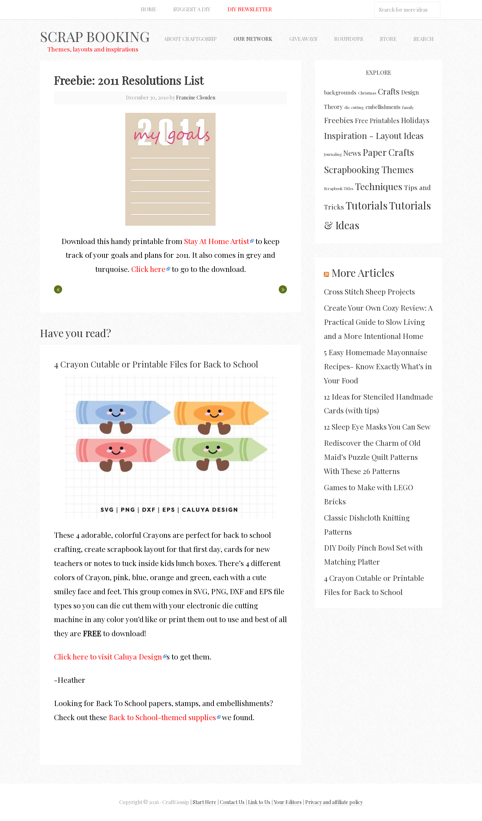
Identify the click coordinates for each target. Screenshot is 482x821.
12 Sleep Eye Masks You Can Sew (377, 426)
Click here (148, 269)
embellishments (383, 107)
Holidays (415, 120)
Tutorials (366, 205)
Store (388, 38)
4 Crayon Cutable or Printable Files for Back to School (156, 364)
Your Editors (288, 802)
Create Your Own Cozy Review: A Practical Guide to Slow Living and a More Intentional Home (378, 322)
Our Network (253, 38)
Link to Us (259, 802)
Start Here (204, 802)
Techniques (378, 186)
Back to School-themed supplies (162, 717)
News (352, 153)
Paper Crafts (388, 152)
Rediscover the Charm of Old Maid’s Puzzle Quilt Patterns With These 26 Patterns (372, 457)
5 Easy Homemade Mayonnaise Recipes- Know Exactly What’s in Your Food (378, 366)
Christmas (367, 93)
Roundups (348, 38)
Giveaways (303, 38)
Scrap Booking (95, 36)
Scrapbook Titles (338, 188)
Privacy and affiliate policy (334, 802)
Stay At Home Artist (216, 241)
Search (424, 38)
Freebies (338, 120)
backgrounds (340, 92)
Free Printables (377, 120)
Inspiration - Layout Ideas (374, 135)
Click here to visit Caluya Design (108, 656)
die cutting (354, 107)
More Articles (362, 273)
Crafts (388, 91)
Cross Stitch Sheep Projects (369, 291)
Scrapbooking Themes (369, 169)
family (408, 107)
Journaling (333, 154)
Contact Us (232, 802)
